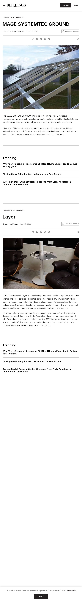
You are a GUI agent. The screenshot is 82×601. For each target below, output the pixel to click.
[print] (78, 39)
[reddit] (45, 39)
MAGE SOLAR (18, 31)
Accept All (41, 596)
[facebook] (33, 39)
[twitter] (41, 39)
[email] (49, 39)
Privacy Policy (71, 591)
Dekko (15, 224)
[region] (41, 594)
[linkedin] (37, 39)
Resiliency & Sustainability (13, 17)
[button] (4, 5)
